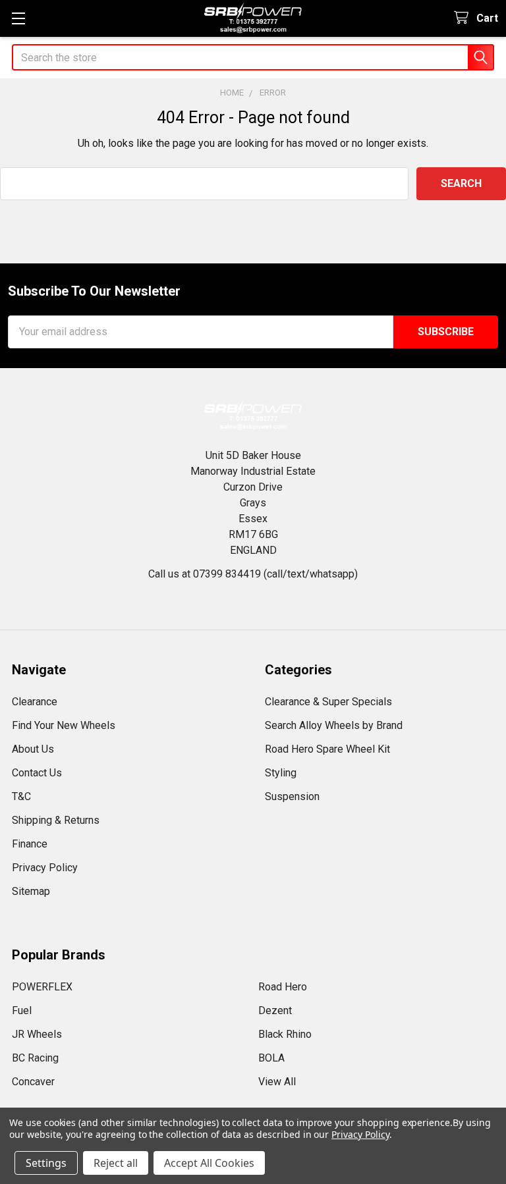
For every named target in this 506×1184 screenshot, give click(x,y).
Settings (46, 1163)
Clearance (34, 701)
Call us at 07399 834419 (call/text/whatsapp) (253, 574)
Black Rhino (285, 1034)
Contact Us (37, 773)
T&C (21, 796)
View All (277, 1081)
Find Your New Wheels (63, 725)
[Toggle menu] (18, 18)
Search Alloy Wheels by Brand (334, 725)
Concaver (33, 1081)
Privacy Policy (45, 867)
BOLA (271, 1058)
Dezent (275, 1010)
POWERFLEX (42, 987)
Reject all (116, 1163)
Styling (280, 773)
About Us (33, 749)
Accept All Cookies (209, 1163)
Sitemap (31, 891)
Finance (29, 844)
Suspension (292, 796)
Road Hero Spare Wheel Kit (327, 749)
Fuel (22, 1010)
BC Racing (35, 1058)
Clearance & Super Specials (328, 701)
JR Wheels (37, 1034)
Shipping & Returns (55, 820)
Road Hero (282, 987)
